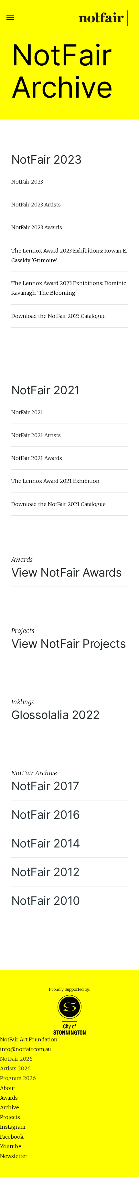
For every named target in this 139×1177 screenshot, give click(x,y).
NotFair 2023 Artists (36, 204)
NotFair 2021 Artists (36, 435)
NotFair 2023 (46, 159)
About (7, 1088)
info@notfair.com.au (25, 1049)
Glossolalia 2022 (55, 715)
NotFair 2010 (45, 901)
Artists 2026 (15, 1068)
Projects (10, 1117)
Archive (9, 1107)
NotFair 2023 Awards (36, 227)
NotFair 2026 (16, 1059)
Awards (9, 1098)
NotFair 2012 (45, 872)
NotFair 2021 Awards (36, 458)
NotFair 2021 (45, 390)
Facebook (12, 1137)
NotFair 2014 (45, 843)
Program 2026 (18, 1078)
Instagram (13, 1127)
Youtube (10, 1146)
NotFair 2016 (45, 815)
